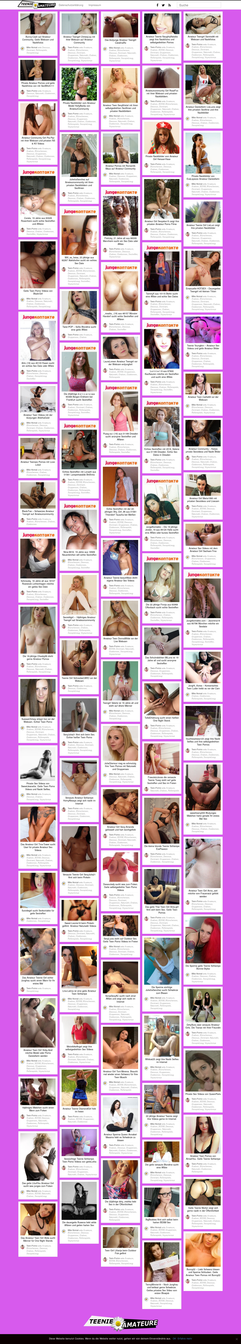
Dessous (46, 47)
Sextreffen (30, 234)
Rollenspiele (41, 50)
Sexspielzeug (32, 52)
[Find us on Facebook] (157, 5)
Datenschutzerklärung (71, 5)
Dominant (30, 50)
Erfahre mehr (185, 1338)
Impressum (95, 5)
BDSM (161, 49)
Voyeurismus (86, 60)
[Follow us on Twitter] (163, 5)
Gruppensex (73, 55)
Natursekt (84, 55)
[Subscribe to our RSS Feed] (169, 5)
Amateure (87, 47)
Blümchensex (82, 50)
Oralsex (92, 55)
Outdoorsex (73, 57)
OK (174, 1338)
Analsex (71, 50)
